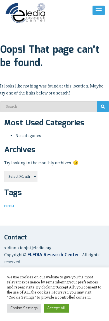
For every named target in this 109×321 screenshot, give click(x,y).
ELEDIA (9, 206)
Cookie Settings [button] (24, 308)
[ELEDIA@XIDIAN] (26, 13)
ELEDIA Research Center (53, 254)
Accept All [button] (56, 308)
